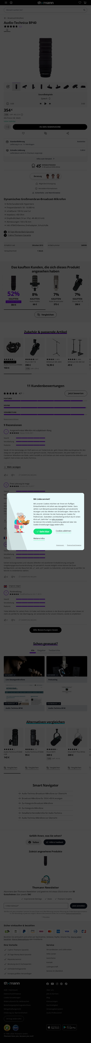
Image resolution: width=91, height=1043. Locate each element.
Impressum (60, 545)
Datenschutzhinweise (74, 545)
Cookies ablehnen (63, 531)
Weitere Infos (39, 538)
